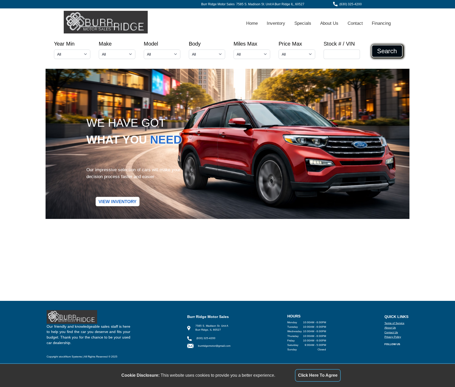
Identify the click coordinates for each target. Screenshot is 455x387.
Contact (355, 23)
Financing (381, 23)
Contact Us (391, 332)
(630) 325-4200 (350, 4)
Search (387, 51)
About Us (329, 23)
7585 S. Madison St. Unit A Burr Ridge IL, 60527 (270, 4)
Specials (302, 23)
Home (252, 23)
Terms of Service (394, 323)
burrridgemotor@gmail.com (214, 345)
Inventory (276, 23)
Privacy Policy (392, 336)
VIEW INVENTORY (117, 201)
